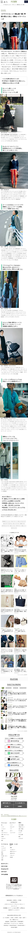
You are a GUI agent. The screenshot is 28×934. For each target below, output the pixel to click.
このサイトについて (8, 904)
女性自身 (7, 921)
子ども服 (20, 830)
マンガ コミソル (14, 923)
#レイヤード (14, 521)
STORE (19, 900)
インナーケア (12, 832)
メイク (11, 825)
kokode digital (14, 927)
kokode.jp (6, 925)
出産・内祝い (21, 828)
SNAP (2, 836)
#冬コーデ (22, 523)
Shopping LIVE (4, 869)
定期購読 (20, 806)
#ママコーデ (14, 528)
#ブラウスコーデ (5, 525)
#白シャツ (24, 525)
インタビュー (12, 849)
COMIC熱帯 (20, 921)
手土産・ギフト (4, 855)
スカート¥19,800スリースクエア (9, 134)
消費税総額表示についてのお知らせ (14, 895)
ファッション (3, 9)
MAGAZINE (9, 900)
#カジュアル (12, 525)
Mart (20, 917)
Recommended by (21, 674)
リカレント (12, 855)
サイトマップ (14, 906)
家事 (2, 854)
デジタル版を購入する (20, 803)
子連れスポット (22, 826)
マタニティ (3, 838)
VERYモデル (12, 853)
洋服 (2, 830)
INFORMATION (14, 902)
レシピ (2, 846)
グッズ (20, 832)
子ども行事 (21, 834)
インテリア (3, 848)
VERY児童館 (21, 825)
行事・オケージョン (5, 834)
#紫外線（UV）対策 (20, 4)
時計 (2, 840)
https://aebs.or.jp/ (16, 888)
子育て (19, 822)
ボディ (11, 830)
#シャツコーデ (16, 523)
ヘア (11, 828)
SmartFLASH (13, 921)
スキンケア (12, 826)
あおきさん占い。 (5, 863)
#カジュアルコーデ (21, 521)
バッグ (2, 826)
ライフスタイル (4, 844)
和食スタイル (15, 919)
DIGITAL (15, 900)
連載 (11, 847)
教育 (19, 836)
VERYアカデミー (13, 851)
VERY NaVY (4, 871)
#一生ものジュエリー (8, 4)
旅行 (2, 852)
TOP (2, 814)
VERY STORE (4, 866)
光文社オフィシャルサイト (14, 909)
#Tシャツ (14, 4)
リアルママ (21, 838)
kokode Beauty (13, 925)
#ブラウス (18, 525)
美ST (24, 917)
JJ (3, 917)
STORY (16, 917)
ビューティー (13, 822)
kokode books (21, 925)
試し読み (7, 806)
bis (10, 919)
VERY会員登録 (4, 874)
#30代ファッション (6, 521)
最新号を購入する (7, 803)
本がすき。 (21, 923)
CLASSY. (7, 917)
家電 (2, 859)
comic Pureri (7, 923)
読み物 (11, 857)
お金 (2, 857)
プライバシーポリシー (19, 904)
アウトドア (3, 850)
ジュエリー (3, 828)
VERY (12, 917)
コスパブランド (4, 832)
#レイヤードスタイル (8, 523)
